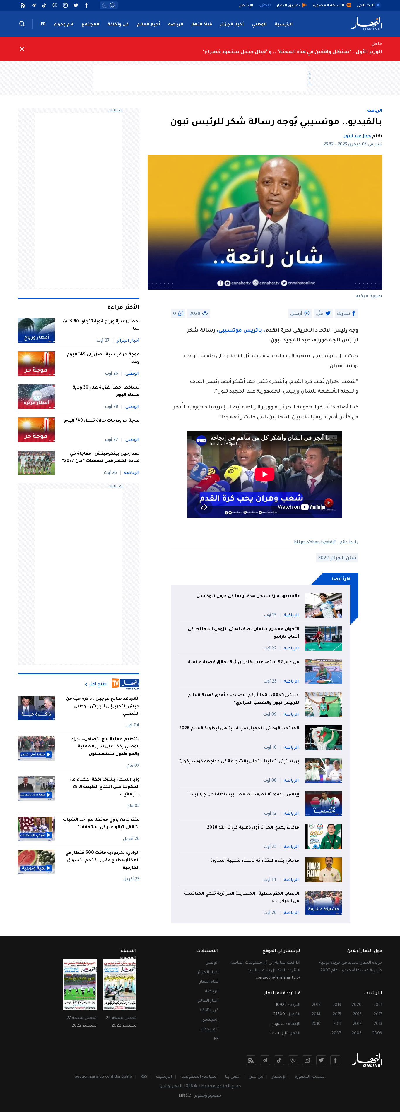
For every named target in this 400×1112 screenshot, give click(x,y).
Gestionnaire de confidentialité (103, 1077)
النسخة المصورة (310, 1077)
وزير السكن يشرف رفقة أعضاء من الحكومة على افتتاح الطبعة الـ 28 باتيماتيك (104, 787)
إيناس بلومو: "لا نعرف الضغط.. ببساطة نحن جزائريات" (243, 795)
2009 (377, 1033)
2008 (357, 1033)
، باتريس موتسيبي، (241, 331)
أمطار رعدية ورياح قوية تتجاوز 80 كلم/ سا (101, 325)
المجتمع (90, 25)
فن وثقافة (118, 25)
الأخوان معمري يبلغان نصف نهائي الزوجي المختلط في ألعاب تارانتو (243, 633)
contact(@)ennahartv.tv (278, 978)
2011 (337, 1024)
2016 (357, 1014)
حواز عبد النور (357, 136)
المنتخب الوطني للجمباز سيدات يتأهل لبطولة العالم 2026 (239, 728)
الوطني (259, 25)
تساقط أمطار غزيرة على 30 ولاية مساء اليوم (106, 392)
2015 (337, 1014)
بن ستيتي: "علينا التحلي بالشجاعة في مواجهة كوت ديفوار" (239, 761)
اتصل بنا (232, 1077)
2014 (316, 1014)
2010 (316, 1024)
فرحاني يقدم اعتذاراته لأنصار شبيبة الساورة (254, 861)
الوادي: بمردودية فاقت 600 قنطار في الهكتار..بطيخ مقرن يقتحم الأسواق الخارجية (102, 860)
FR (43, 25)
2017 (378, 1014)
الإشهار (279, 1077)
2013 (378, 1024)
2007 (336, 1033)
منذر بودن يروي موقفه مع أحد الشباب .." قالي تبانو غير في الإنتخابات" (101, 824)
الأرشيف (164, 1077)
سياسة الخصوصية (198, 1077)
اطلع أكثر (98, 685)
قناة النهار (201, 25)
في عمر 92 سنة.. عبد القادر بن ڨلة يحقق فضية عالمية (243, 662)
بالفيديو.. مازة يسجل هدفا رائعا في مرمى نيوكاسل (247, 596)
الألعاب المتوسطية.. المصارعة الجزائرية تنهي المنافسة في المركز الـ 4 (241, 898)
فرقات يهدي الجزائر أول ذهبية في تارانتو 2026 (253, 828)
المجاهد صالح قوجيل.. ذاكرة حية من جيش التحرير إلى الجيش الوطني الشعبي (102, 706)
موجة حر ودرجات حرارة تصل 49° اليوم (101, 421)
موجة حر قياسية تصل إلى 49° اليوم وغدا (103, 359)
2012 (357, 1024)
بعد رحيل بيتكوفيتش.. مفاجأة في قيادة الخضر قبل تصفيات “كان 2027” (100, 458)
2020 (357, 1005)
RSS (144, 1077)
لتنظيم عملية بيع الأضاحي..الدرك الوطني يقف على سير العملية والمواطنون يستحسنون (105, 747)
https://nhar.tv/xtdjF (315, 542)
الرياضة (175, 25)
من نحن (256, 1077)
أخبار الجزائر (232, 25)
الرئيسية (284, 25)
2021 (377, 1005)
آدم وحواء (63, 25)
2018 (316, 1005)
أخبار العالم (148, 25)
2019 (336, 1005)
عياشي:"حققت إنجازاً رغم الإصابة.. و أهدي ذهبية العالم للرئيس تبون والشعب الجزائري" (243, 699)
